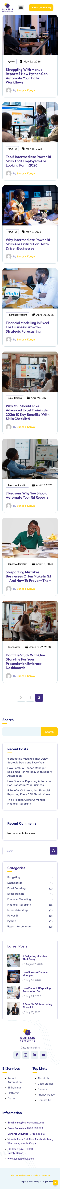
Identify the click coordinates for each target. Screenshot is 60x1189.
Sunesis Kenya (26, 90)
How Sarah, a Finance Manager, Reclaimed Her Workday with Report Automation (29, 771)
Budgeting (13, 877)
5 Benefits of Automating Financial (37, 1006)
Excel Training (15, 397)
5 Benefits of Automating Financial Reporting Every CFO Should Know (28, 792)
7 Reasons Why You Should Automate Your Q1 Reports (27, 495)
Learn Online (39, 7)
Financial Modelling (18, 314)
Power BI (12, 148)
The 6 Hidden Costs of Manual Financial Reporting (26, 801)
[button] (21, 7)
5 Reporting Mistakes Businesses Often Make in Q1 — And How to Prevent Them (29, 576)
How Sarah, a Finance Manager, (35, 973)
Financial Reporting (19, 904)
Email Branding (16, 888)
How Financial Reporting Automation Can (37, 989)
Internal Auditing (17, 910)
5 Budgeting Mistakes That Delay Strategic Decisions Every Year (27, 760)
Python (11, 61)
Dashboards (14, 647)
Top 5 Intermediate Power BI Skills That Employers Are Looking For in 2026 (28, 160)
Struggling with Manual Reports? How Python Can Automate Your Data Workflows (27, 75)
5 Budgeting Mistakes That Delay (35, 957)
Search (8, 720)
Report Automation (17, 485)
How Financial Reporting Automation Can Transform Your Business (29, 783)
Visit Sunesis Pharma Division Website (30, 1175)
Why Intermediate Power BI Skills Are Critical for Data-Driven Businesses (28, 244)
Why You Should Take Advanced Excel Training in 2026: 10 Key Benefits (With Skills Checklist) (27, 412)
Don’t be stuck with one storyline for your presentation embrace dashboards (25, 661)
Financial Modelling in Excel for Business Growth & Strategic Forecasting (27, 327)
